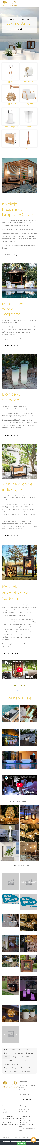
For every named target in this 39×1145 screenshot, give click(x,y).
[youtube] (27, 1099)
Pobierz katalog (21, 1060)
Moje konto (25, 1057)
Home (6, 1057)
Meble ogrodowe (28, 103)
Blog (20, 1049)
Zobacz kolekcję (11, 254)
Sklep (30, 1068)
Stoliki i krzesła (8, 748)
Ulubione (13, 1071)
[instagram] (20, 1099)
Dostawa (29, 1053)
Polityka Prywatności (11, 1064)
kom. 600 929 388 (7, 1116)
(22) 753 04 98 (8, 1122)
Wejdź (19, 29)
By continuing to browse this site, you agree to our (17, 1141)
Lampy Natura (10, 103)
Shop (23, 1068)
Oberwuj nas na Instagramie (21, 865)
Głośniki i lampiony (10, 127)
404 (5, 1049)
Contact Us (19, 1053)
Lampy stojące (10, 81)
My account (8, 1060)
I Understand (21, 1143)
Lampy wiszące (28, 81)
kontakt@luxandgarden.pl (10, 1124)
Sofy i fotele (19, 771)
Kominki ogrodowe (28, 149)
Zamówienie (25, 1071)
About (12, 1049)
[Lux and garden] (9, 3)
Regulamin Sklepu (10, 1068)
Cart (27, 1049)
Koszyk (14, 1057)
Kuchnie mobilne (10, 149)
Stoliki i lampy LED (28, 748)
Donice (28, 127)
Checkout (7, 1053)
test (5, 1071)
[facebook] (23, 1099)
